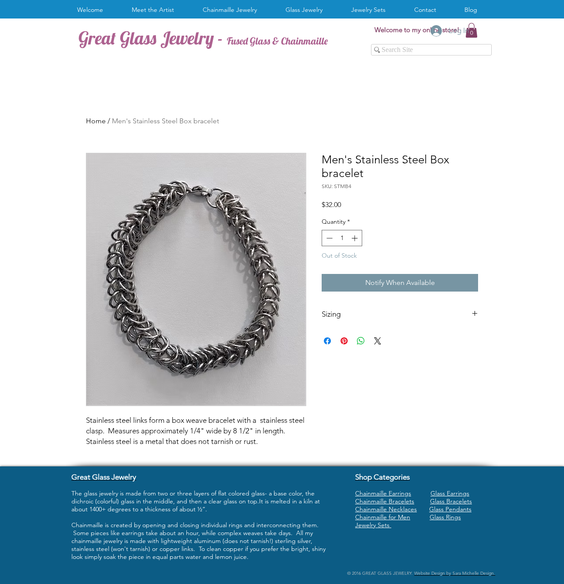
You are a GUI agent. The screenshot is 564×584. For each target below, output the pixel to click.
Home (96, 121)
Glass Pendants (450, 509)
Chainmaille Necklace (384, 509)
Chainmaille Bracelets (384, 501)
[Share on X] (377, 341)
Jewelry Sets (373, 525)
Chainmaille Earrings (383, 493)
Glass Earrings (449, 493)
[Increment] (355, 238)
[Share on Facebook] (327, 341)
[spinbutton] (342, 238)
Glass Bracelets (451, 501)
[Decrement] (328, 238)
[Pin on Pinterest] (344, 341)
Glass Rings (445, 517)
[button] (233, 10)
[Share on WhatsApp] (361, 341)
